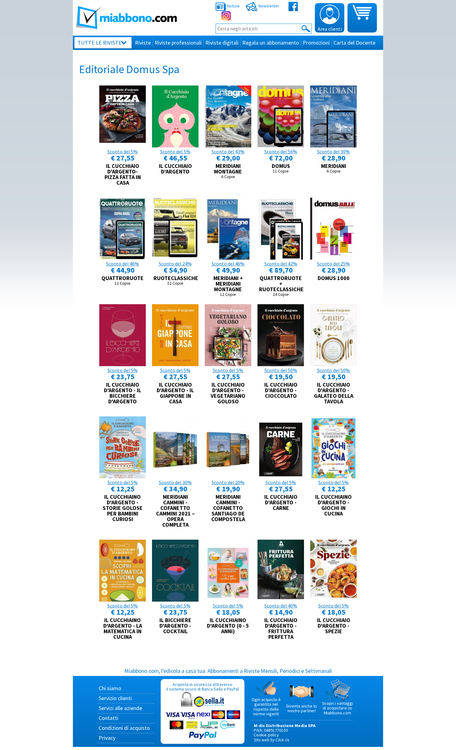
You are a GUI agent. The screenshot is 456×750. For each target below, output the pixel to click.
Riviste (143, 42)
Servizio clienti (115, 698)
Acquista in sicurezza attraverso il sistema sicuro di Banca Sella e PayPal (202, 687)
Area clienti (330, 29)
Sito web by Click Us (271, 740)
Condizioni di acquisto (124, 727)
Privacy (107, 737)
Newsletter (268, 6)
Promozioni (316, 42)
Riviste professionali (178, 42)
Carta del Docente (354, 42)
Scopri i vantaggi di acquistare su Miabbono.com (337, 708)
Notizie (233, 6)
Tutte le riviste (100, 42)
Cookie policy (266, 735)
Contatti (108, 717)
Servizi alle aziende (120, 708)
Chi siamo (110, 688)
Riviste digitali (222, 42)
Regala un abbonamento (270, 42)
